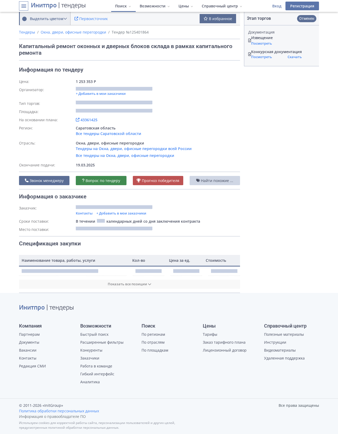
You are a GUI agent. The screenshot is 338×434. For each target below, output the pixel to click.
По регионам (153, 334)
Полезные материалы (284, 334)
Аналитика (90, 381)
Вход (276, 5)
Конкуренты (91, 350)
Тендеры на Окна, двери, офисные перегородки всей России (134, 148)
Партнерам (29, 334)
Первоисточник (93, 18)
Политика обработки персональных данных (59, 410)
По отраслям (153, 342)
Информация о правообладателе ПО (52, 416)
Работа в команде (96, 365)
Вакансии (27, 350)
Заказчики (89, 358)
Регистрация (302, 5)
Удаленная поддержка (284, 358)
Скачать (295, 56)
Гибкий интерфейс (97, 373)
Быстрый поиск (94, 334)
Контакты (84, 213)
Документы (29, 342)
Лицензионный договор (225, 350)
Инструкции (275, 342)
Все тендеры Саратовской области (108, 133)
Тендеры (27, 32)
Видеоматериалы (280, 350)
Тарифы (210, 334)
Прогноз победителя (160, 180)
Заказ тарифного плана (224, 342)
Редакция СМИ (32, 365)
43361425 (88, 119)
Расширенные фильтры (102, 342)
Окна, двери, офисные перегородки (73, 32)
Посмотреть (261, 43)
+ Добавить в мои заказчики (121, 213)
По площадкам (155, 350)
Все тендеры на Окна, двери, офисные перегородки (125, 155)
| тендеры (58, 6)
